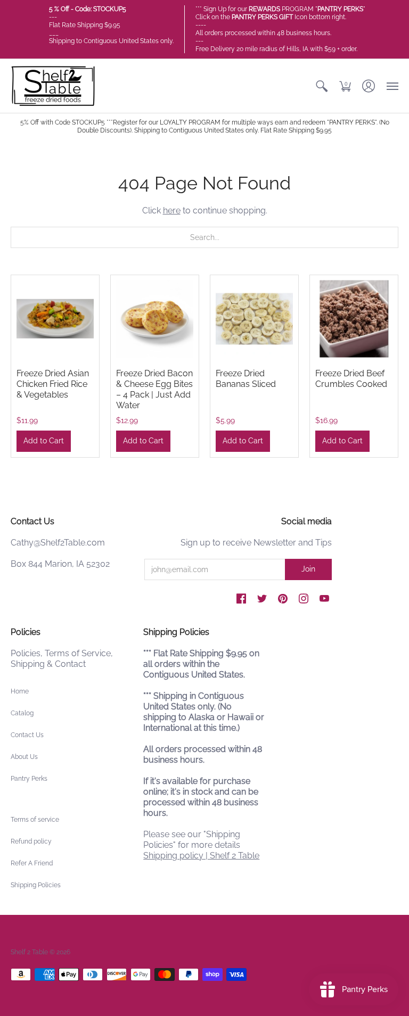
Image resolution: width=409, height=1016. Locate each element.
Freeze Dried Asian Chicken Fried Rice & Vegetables (53, 384)
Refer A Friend (32, 863)
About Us (24, 757)
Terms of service (35, 819)
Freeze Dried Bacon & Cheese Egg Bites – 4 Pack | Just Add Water (154, 389)
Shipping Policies (36, 885)
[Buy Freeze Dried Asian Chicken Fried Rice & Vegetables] (55, 319)
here (172, 210)
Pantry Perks (29, 778)
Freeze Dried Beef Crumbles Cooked (351, 378)
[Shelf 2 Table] (53, 86)
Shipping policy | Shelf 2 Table (201, 855)
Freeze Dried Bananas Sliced (246, 378)
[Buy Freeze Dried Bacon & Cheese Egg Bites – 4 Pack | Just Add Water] (154, 319)
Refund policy (31, 841)
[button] (321, 86)
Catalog (22, 713)
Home (20, 691)
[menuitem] (321, 86)
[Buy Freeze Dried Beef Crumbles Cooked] (353, 319)
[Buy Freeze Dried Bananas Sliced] (254, 319)
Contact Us (27, 735)
